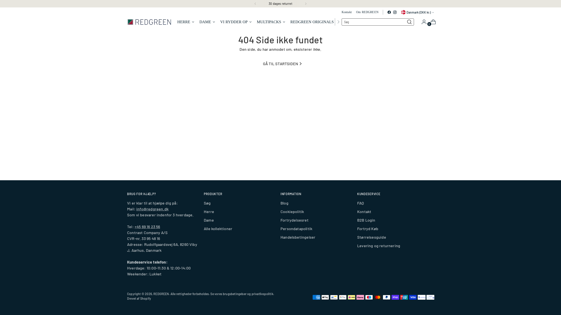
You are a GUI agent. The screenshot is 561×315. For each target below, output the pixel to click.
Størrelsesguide (371, 237)
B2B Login (366, 220)
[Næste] (306, 3)
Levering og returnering (378, 245)
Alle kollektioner (218, 228)
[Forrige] (255, 3)
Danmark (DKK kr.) (419, 12)
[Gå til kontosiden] (422, 22)
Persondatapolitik (296, 228)
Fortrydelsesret (294, 220)
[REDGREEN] (149, 21)
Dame (209, 220)
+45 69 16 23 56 (147, 226)
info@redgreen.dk (152, 208)
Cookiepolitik (292, 211)
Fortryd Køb (367, 228)
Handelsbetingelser (297, 237)
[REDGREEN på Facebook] (389, 12)
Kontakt (364, 211)
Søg (207, 203)
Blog (284, 203)
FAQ (360, 203)
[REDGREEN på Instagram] (395, 12)
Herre (209, 211)
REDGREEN (161, 294)
